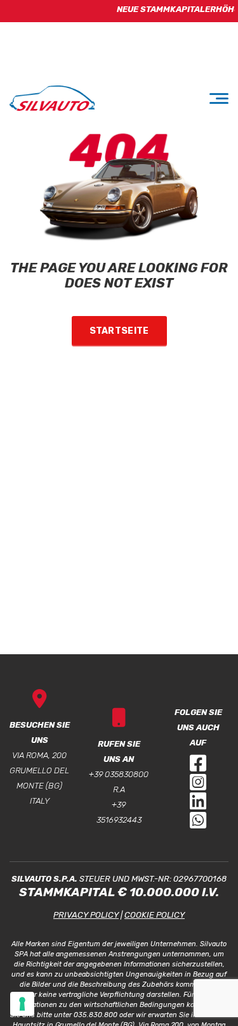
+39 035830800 (119, 774)
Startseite (119, 331)
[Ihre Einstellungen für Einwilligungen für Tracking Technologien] (22, 1004)
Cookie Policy (154, 915)
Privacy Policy (86, 915)
